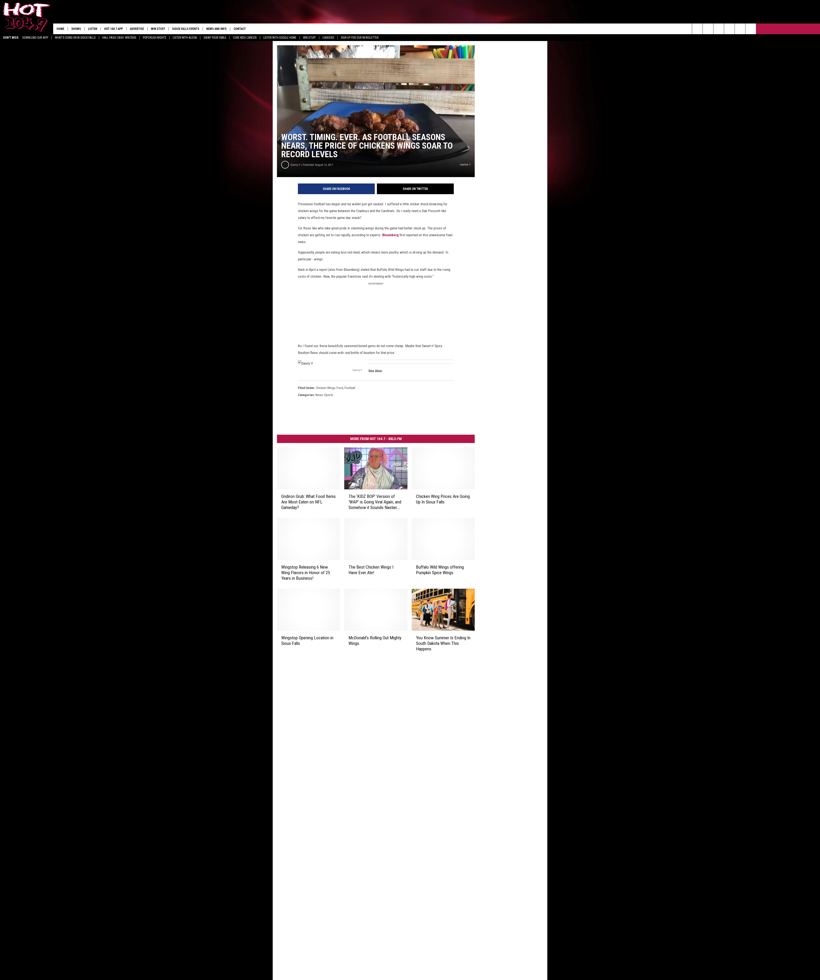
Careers (328, 37)
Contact (240, 29)
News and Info (216, 29)
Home (60, 29)
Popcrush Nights (154, 37)
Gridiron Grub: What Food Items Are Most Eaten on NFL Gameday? (308, 502)
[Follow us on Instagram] (729, 28)
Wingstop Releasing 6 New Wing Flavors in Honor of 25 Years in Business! (305, 573)
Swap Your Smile (215, 37)
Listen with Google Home (279, 37)
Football (349, 388)
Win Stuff (309, 37)
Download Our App (35, 37)
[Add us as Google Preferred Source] (708, 28)
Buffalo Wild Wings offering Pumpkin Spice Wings (440, 570)
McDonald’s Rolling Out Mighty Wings (374, 640)
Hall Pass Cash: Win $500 (119, 37)
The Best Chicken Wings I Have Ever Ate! (370, 570)
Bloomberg (390, 235)
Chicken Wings (325, 388)
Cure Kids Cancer (245, 37)
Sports (328, 395)
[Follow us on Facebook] (718, 28)
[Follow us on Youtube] (750, 28)
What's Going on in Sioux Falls (75, 37)
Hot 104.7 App (113, 29)
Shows (76, 29)
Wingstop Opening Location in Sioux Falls (307, 640)
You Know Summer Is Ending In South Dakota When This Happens (443, 643)
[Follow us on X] (740, 28)
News (319, 395)
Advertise (137, 29)
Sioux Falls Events (185, 29)
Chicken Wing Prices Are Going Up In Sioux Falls (443, 499)
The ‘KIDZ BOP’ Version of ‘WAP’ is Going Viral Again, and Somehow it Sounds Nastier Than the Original (374, 502)
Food (340, 388)
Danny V (295, 164)
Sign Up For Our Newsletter (360, 37)
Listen (92, 29)
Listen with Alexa (185, 37)
